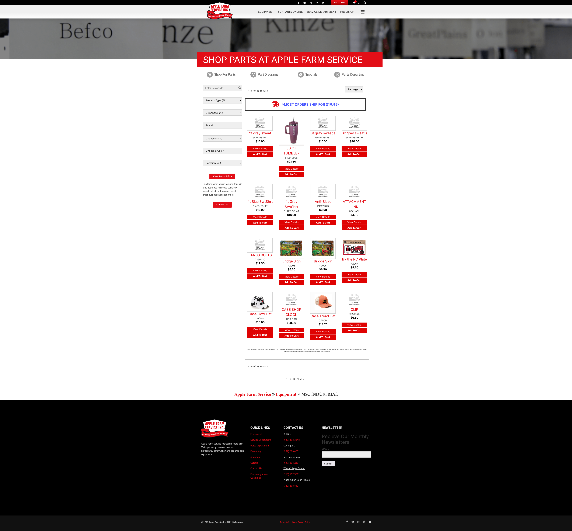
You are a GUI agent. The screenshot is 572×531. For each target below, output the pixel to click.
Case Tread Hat (322, 316)
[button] (364, 2)
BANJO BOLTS (260, 255)
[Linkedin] (323, 3)
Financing (255, 451)
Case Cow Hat (260, 314)
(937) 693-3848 (291, 439)
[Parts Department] (337, 75)
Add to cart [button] (260, 154)
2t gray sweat (260, 133)
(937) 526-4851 (291, 451)
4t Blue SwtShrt (260, 202)
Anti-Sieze (323, 202)
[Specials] (301, 75)
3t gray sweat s (323, 133)
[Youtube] (304, 3)
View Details (260, 148)
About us (255, 457)
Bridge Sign (291, 261)
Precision (347, 11)
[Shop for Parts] (210, 75)
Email (325, 449)
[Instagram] (310, 3)
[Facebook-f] (298, 3)
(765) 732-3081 (291, 474)
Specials (311, 74)
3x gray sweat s (354, 133)
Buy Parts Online (290, 11)
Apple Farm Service (252, 395)
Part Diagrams (268, 74)
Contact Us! (256, 468)
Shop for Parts (225, 74)
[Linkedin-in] (370, 522)
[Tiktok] (316, 3)
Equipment (266, 11)
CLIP (354, 309)
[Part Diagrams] (253, 75)
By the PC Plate (354, 259)
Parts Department (354, 74)
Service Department (321, 11)
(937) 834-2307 (291, 462)
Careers (254, 462)
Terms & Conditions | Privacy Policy (295, 522)
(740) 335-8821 (291, 485)
